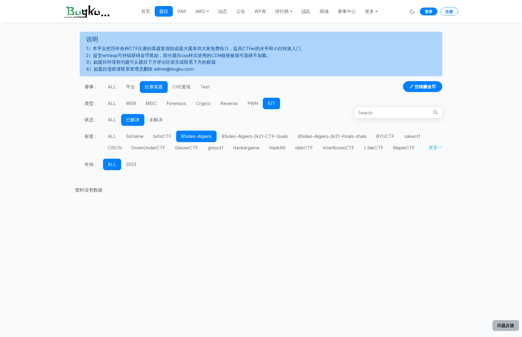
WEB (131, 103)
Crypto (203, 103)
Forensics (176, 103)
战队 (306, 11)
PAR (181, 11)
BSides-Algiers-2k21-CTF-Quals (254, 136)
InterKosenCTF (338, 148)
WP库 (260, 11)
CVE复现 (181, 87)
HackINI (277, 148)
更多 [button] (369, 11)
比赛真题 (154, 87)
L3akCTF (373, 148)
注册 (449, 11)
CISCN (115, 148)
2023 (131, 164)
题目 (163, 11)
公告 (240, 11)
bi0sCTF (162, 136)
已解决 (133, 119)
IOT (271, 103)
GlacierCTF (186, 148)
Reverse (229, 103)
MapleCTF (404, 148)
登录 (429, 11)
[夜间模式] (412, 11)
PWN (252, 103)
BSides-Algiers (196, 136)
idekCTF (304, 148)
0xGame (134, 136)
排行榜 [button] (282, 11)
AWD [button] (200, 11)
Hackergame (246, 148)
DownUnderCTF (148, 148)
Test (205, 87)
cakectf (412, 136)
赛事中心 (347, 11)
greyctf (215, 148)
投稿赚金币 (425, 86)
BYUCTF (385, 136)
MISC (151, 103)
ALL (112, 87)
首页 (145, 11)
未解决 (156, 119)
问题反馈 (505, 325)
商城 (324, 11)
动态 (222, 11)
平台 (130, 87)
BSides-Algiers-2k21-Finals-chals (332, 136)
